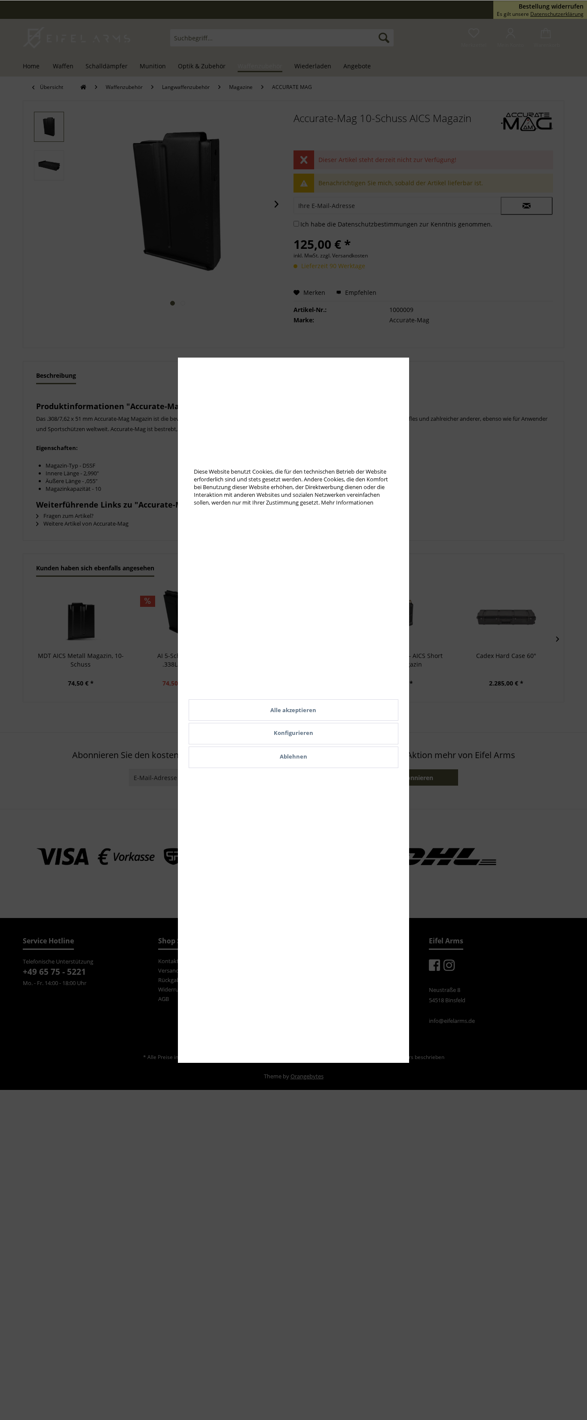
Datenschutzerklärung (557, 14)
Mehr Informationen (347, 502)
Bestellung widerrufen (551, 6)
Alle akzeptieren (293, 710)
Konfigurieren (293, 733)
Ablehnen (293, 756)
